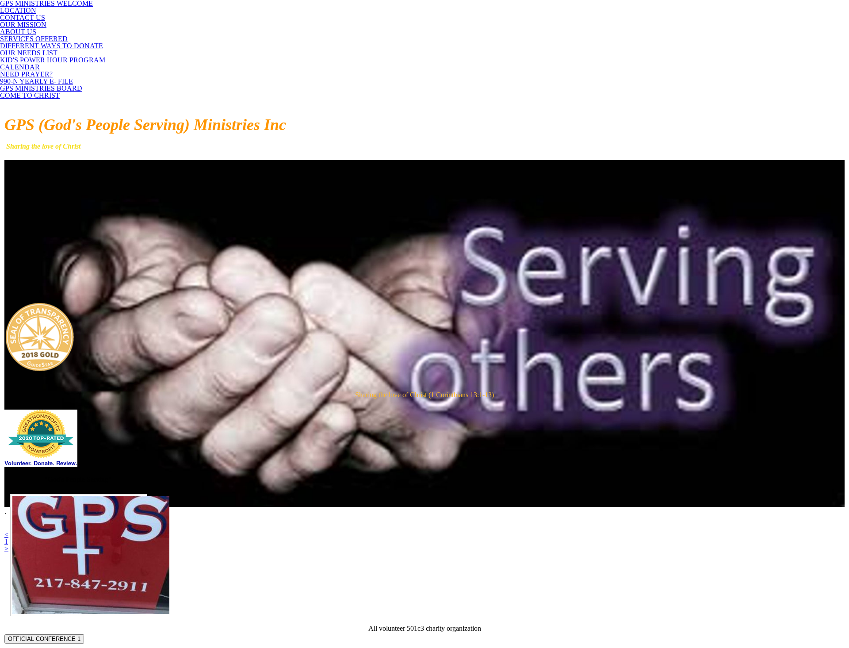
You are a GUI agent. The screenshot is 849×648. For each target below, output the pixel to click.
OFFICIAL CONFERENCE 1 (44, 639)
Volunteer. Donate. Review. (40, 463)
